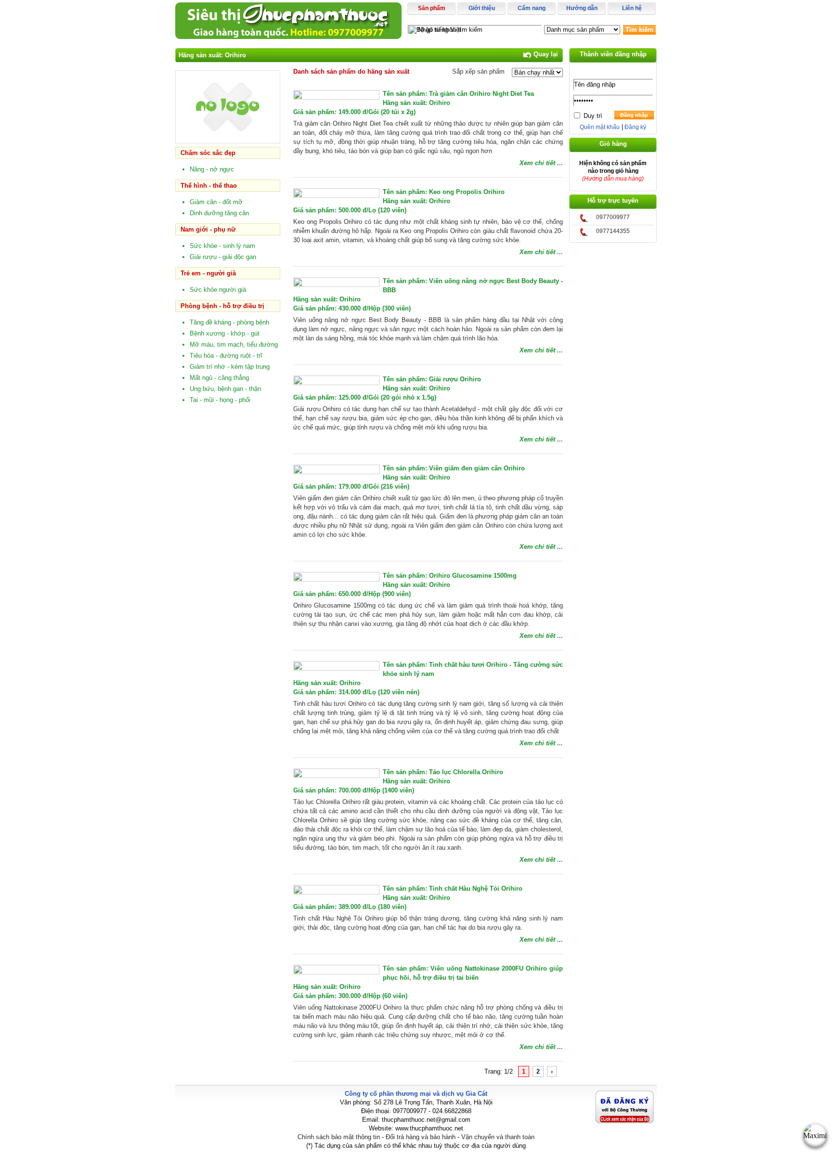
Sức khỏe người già (218, 289)
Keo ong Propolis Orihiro (467, 191)
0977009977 (613, 217)
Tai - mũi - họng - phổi (220, 399)
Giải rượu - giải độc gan (223, 256)
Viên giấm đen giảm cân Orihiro (477, 468)
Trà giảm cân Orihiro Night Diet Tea (481, 93)
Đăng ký (634, 127)
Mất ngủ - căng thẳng (219, 377)
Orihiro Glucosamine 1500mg (473, 575)
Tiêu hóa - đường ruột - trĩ (226, 355)
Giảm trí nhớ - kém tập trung (230, 366)
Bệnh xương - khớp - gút (225, 333)
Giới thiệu (481, 8)
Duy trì (593, 115)
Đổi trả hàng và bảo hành (420, 1137)
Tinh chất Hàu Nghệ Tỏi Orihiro (475, 888)
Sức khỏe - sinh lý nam (222, 245)
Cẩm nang (532, 8)
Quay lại (545, 54)
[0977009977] (584, 220)
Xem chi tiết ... (541, 163)
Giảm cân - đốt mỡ (216, 202)
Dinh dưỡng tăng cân (219, 213)
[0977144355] (584, 234)
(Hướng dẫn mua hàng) (613, 178)
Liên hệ (632, 8)
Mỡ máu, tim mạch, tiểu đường (234, 344)
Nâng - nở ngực (212, 169)
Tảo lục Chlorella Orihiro (466, 772)
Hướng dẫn (582, 8)
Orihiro (439, 102)
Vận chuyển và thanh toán (497, 1137)
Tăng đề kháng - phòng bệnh (229, 322)
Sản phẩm (431, 8)
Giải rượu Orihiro (455, 379)
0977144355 (613, 231)
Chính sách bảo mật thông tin (339, 1137)
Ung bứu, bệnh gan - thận (225, 388)
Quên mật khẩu (600, 127)
